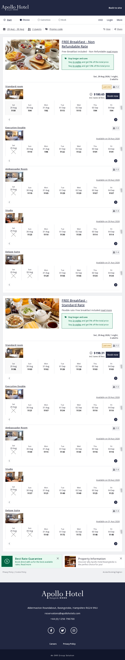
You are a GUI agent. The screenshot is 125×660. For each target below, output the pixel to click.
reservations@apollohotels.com (62, 613)
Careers (53, 644)
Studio (9, 210)
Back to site (115, 7)
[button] (116, 87)
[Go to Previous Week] (9, 119)
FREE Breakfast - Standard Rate (74, 302)
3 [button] (11, 133)
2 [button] (11, 92)
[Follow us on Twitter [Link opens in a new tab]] (62, 630)
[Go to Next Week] (116, 119)
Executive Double (15, 127)
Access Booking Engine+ (112, 572)
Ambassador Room (16, 169)
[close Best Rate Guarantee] (58, 558)
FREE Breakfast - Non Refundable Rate (78, 44)
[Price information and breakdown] (91, 94)
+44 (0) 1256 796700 (62, 618)
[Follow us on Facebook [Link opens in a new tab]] (51, 630)
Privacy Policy (8, 572)
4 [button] (11, 216)
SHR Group (59, 655)
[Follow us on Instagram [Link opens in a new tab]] (74, 630)
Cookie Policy (20, 572)
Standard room (14, 86)
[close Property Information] (121, 558)
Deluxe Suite (12, 251)
